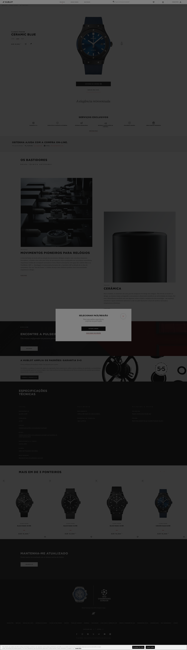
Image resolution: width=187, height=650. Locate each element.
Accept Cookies (150, 647)
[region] (93, 647)
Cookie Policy (78, 648)
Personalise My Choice (138, 647)
